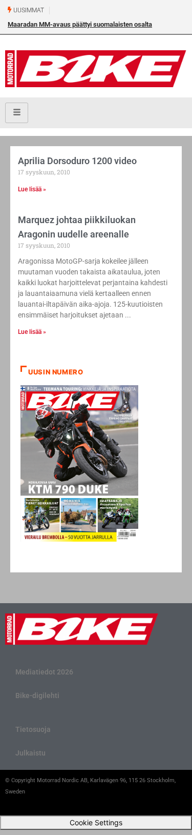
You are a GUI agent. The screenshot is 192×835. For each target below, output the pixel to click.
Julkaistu (30, 753)
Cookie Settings (96, 822)
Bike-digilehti (37, 695)
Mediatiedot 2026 (44, 672)
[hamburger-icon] (16, 113)
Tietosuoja (33, 729)
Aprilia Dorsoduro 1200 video (77, 160)
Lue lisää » (32, 189)
